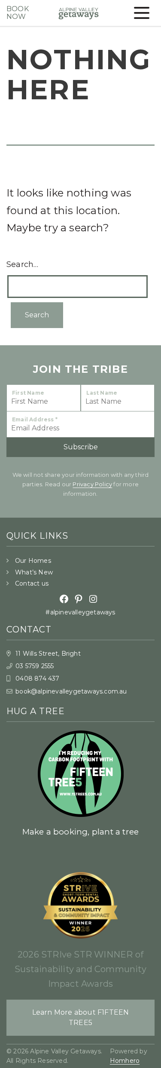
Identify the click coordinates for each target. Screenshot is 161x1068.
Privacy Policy (92, 484)
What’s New (34, 572)
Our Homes (33, 561)
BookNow (17, 13)
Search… (22, 264)
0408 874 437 (37, 678)
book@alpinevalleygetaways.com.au (71, 691)
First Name (28, 393)
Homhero (125, 1061)
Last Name (102, 393)
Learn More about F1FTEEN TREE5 (80, 1017)
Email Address (35, 419)
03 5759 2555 (34, 666)
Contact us (32, 583)
